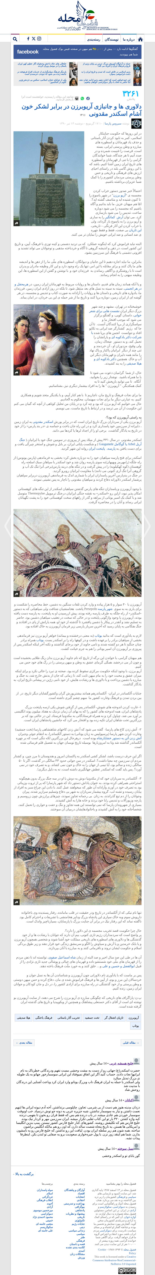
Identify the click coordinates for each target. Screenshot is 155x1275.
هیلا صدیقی (23, 1017)
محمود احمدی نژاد (43, 1216)
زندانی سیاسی (77, 1230)
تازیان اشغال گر (114, 1017)
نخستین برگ (140, 38)
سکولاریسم (46, 1227)
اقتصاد (81, 1193)
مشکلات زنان (77, 1254)
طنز (83, 1237)
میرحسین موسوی (43, 1210)
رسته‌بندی (93, 39)
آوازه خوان (130, 1216)
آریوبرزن (134, 1017)
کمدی (82, 1250)
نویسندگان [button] (111, 39)
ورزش (81, 1257)
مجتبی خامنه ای (44, 1223)
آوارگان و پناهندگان (74, 1190)
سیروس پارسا (113, 123)
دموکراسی (119, 1206)
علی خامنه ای (45, 1230)
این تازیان (135, 230)
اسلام (50, 1193)
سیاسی (132, 1196)
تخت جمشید (92, 1017)
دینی (82, 1227)
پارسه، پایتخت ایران (102, 448)
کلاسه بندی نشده (75, 1247)
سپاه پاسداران (45, 1190)
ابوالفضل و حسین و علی (118, 966)
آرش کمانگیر (114, 217)
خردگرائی (47, 1196)
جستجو (15, 38)
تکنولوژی (80, 1220)
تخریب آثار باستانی (69, 1017)
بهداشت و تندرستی (74, 1203)
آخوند (50, 1203)
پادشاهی (80, 1210)
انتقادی (81, 1200)
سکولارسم (106, 1206)
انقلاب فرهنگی (45, 1200)
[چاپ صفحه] (77, 98)
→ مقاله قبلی (131, 1042)
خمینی (49, 1220)
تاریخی (81, 1216)
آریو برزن (119, 195)
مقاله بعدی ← (24, 1042)
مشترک (33, 38)
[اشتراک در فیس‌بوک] (88, 98)
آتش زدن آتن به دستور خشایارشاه (119, 738)
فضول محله (77, 15)
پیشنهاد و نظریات (75, 1213)
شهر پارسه (105, 609)
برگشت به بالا (24, 1174)
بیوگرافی (80, 1206)
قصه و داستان (77, 1244)
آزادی (133, 1210)
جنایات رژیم (78, 1223)
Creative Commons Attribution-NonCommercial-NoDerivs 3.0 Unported (114, 1260)
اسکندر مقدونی (43, 422)
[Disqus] (77, 1107)
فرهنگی (121, 1196)
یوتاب (98, 635)
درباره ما (129, 39)
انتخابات (80, 1196)
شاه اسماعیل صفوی (62, 957)
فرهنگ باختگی (43, 1017)
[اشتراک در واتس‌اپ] (82, 98)
